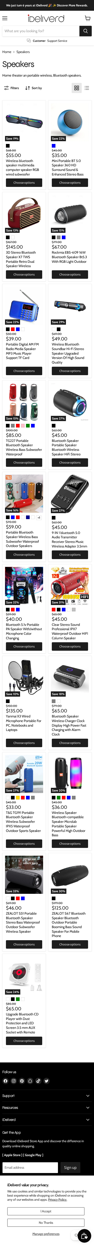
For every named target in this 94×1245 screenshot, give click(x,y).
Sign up (70, 1167)
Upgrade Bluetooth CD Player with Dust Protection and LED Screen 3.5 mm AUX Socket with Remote (22, 1023)
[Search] (85, 31)
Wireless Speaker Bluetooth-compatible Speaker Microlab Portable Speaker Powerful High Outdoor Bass (68, 824)
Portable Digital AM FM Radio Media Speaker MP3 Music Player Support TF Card (22, 351)
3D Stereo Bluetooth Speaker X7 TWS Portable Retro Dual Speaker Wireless (21, 259)
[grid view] (77, 88)
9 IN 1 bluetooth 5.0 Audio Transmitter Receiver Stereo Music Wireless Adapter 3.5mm (69, 539)
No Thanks (46, 1223)
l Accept (46, 1211)
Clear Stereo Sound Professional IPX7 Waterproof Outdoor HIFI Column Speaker (70, 631)
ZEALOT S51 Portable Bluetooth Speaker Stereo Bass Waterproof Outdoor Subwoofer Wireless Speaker (23, 922)
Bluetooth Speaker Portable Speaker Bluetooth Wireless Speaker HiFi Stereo (66, 447)
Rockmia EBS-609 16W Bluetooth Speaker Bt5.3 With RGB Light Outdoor (69, 256)
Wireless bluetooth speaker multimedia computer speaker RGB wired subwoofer (22, 167)
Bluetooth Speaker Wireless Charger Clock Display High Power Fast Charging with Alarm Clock (69, 725)
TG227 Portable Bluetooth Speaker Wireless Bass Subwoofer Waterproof (24, 447)
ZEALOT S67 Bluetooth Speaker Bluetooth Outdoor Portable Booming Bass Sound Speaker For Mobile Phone (69, 924)
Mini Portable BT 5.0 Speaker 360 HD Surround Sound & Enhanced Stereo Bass (68, 167)
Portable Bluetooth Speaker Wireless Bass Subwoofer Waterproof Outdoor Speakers (22, 539)
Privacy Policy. (57, 1199)
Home (6, 52)
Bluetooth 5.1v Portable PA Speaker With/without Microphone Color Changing (24, 631)
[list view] (87, 88)
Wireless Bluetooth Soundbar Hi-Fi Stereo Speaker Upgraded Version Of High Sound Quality (68, 353)
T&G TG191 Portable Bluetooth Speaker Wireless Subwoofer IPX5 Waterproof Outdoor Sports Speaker (23, 822)
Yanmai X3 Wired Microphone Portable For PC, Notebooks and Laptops (23, 723)
